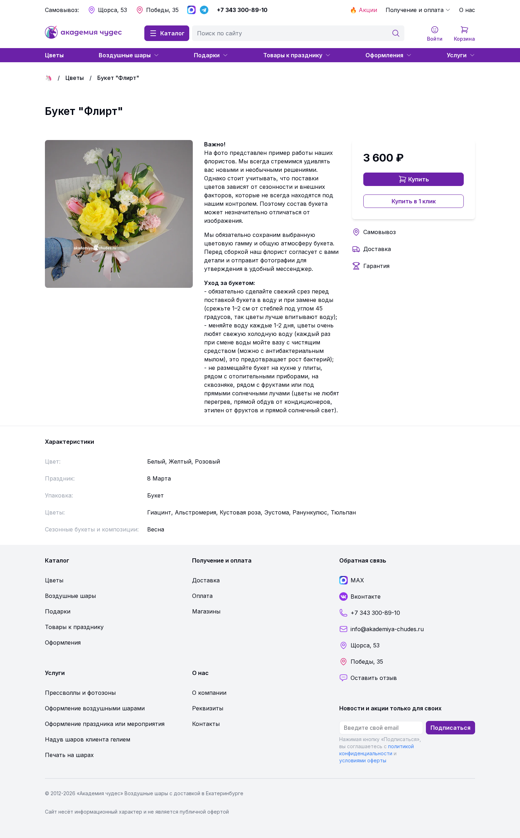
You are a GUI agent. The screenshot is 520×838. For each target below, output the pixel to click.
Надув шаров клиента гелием (87, 739)
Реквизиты (207, 708)
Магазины (206, 611)
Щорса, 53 (112, 9)
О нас (467, 9)
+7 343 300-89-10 (242, 9)
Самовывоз (379, 231)
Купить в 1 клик (414, 201)
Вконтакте (366, 596)
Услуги (457, 55)
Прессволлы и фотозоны (80, 692)
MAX (357, 580)
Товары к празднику (292, 55)
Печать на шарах (69, 754)
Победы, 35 (162, 9)
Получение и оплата (415, 9)
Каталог (172, 33)
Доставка (377, 248)
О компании (209, 692)
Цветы (54, 55)
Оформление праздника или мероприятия (104, 723)
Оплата (202, 595)
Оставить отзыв (374, 677)
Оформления (384, 55)
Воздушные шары (125, 55)
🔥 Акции (363, 9)
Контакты (206, 723)
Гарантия (376, 265)
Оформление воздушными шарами (95, 708)
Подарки (207, 55)
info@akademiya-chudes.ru (387, 629)
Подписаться (450, 727)
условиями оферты (362, 760)
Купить (418, 179)
